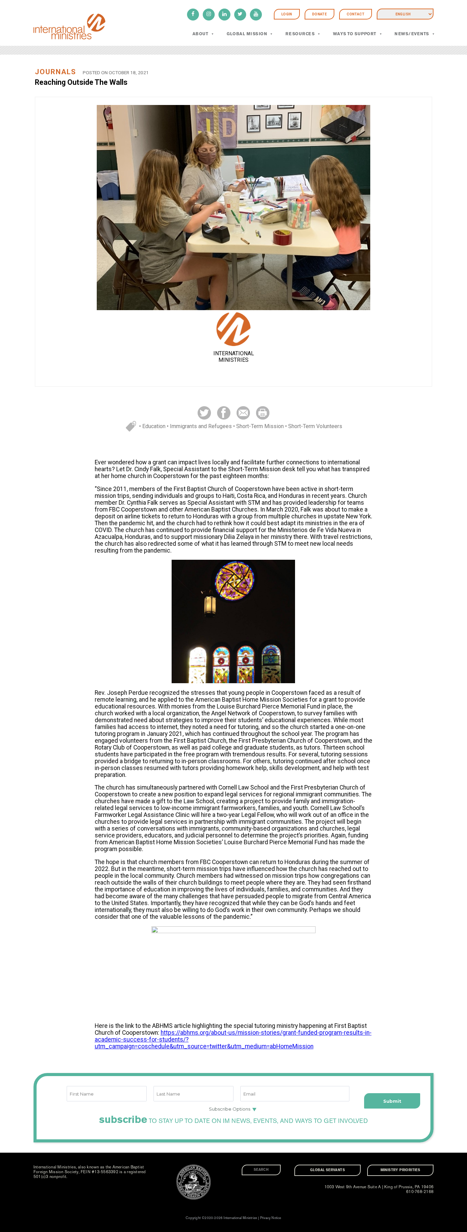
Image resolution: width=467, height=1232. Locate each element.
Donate (319, 14)
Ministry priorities (401, 1170)
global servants (327, 1170)
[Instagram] (209, 15)
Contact (355, 14)
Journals (55, 72)
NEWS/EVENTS (412, 33)
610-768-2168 (419, 1191)
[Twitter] (240, 15)
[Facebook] (193, 15)
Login (286, 14)
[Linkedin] (224, 15)
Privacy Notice (270, 1218)
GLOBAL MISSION (247, 33)
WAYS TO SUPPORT (354, 33)
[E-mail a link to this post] (243, 412)
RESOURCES (300, 33)
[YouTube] (256, 15)
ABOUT (200, 33)
